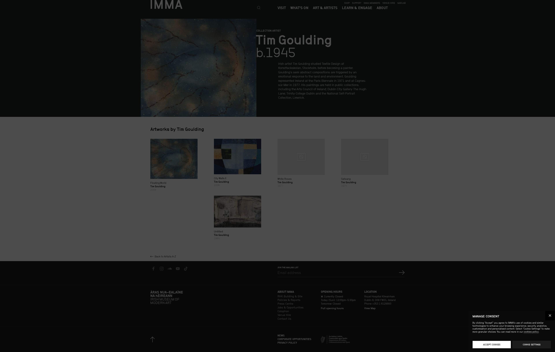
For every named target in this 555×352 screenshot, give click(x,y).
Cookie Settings (532, 344)
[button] (550, 316)
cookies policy (531, 331)
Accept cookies (491, 344)
